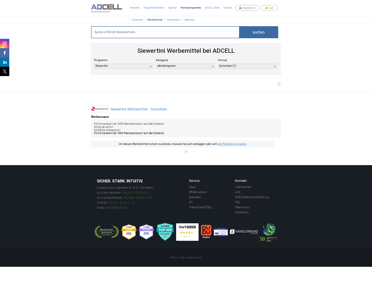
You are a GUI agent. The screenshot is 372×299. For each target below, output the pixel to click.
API (191, 202)
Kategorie (162, 60)
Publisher (135, 7)
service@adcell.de (116, 207)
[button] (258, 32)
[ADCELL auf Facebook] (4, 52)
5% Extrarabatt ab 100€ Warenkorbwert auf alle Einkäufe (129, 133)
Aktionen (189, 19)
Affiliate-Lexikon (198, 192)
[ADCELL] (187, 232)
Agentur (172, 7)
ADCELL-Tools (212, 7)
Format (222, 60)
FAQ (237, 202)
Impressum (242, 212)
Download (195, 197)
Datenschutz (242, 207)
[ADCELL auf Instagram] (4, 43)
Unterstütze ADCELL (201, 207)
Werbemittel (155, 19)
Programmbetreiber (154, 7)
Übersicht (137, 19)
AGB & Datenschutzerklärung (252, 197)
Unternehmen (243, 187)
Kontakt (228, 7)
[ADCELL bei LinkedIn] (4, 62)
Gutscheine (173, 19)
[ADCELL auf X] (4, 71)
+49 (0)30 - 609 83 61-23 (137, 197)
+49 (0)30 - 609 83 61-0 (135, 192)
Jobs (238, 192)
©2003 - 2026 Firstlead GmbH (186, 257)
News (192, 187)
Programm (101, 60)
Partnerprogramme (191, 7)
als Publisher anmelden (232, 144)
